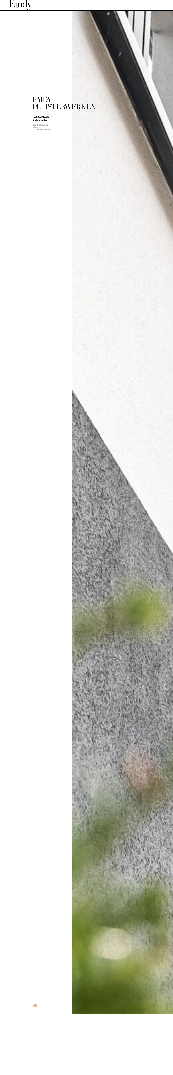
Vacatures (161, 5)
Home (129, 5)
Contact (154, 5)
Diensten (135, 5)
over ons (142, 5)
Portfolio (148, 5)
